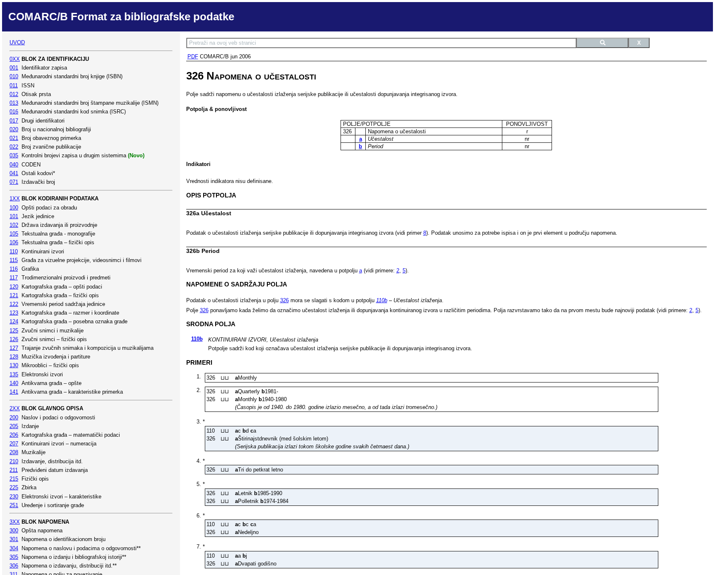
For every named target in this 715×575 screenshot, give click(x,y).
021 (14, 138)
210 (14, 461)
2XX (15, 408)
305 (14, 557)
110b (381, 300)
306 (14, 566)
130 (14, 365)
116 (14, 269)
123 (14, 313)
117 (14, 277)
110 (14, 251)
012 (14, 94)
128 (14, 357)
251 (14, 505)
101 (14, 216)
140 (14, 383)
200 (14, 417)
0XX (15, 59)
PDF (192, 56)
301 (14, 539)
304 (14, 548)
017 (14, 121)
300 (14, 530)
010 (14, 76)
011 (14, 85)
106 (14, 242)
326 (284, 300)
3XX (15, 522)
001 (14, 68)
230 (14, 496)
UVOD (17, 42)
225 (14, 487)
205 (14, 426)
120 (14, 287)
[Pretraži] (602, 43)
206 (14, 435)
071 (14, 182)
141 (14, 392)
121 (14, 295)
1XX (15, 198)
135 (14, 374)
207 (14, 443)
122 (14, 304)
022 (14, 147)
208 (14, 452)
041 (14, 173)
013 (14, 103)
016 (14, 111)
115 (14, 260)
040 (14, 164)
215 (14, 479)
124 (14, 321)
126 (14, 339)
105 (14, 234)
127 (14, 348)
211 (14, 470)
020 (14, 129)
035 (14, 155)
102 (14, 225)
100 (14, 207)
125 (14, 330)
